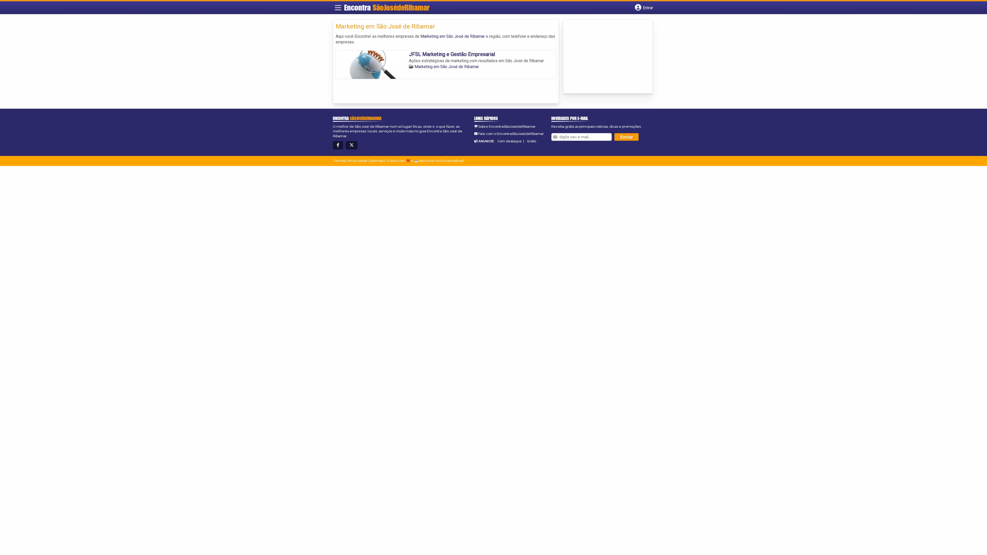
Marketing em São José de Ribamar (453, 36)
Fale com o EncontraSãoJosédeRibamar (511, 134)
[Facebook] (338, 145)
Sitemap (376, 161)
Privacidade (358, 161)
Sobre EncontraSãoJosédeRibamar (507, 126)
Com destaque (509, 141)
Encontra (386, 7)
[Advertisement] (604, 57)
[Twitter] (352, 145)
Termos (339, 161)
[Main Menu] (338, 8)
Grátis (531, 141)
